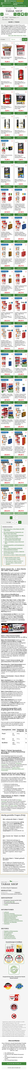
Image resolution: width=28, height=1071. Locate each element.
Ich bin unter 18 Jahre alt (14, 1067)
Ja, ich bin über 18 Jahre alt (14, 1063)
